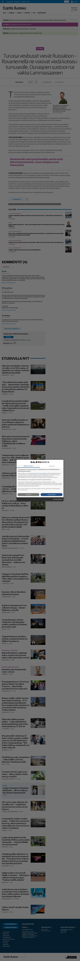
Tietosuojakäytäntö (58, 499)
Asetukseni (52, 466)
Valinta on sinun (28, 466)
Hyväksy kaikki (52, 494)
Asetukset (28, 494)
